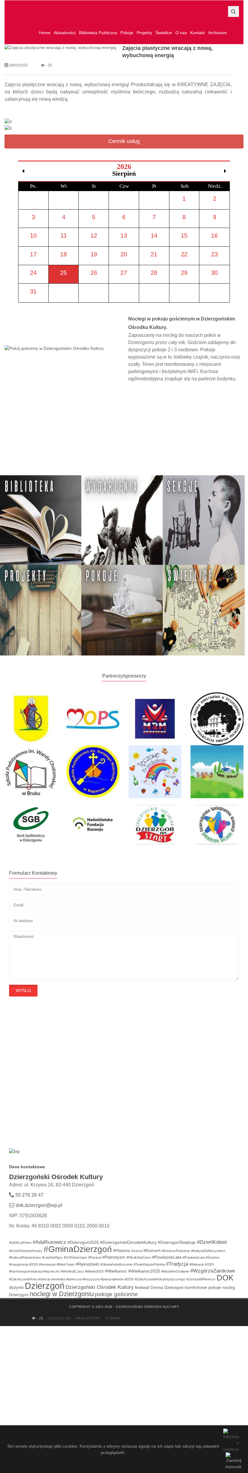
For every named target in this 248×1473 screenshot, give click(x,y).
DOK (225, 1277)
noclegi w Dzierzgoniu (62, 1294)
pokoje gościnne (116, 1294)
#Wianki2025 (94, 1271)
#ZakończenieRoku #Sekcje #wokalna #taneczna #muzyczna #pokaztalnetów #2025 (71, 1279)
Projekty (144, 32)
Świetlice (163, 32)
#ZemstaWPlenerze (200, 1279)
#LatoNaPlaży (52, 1257)
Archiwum (217, 32)
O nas (181, 32)
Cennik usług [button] (124, 141)
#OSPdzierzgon (75, 1257)
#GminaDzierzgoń (78, 1249)
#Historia (121, 1250)
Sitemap (112, 1318)
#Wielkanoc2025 (144, 1271)
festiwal (142, 1287)
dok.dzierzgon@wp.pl (39, 1205)
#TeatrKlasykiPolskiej (149, 1264)
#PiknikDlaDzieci (138, 1257)
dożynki (16, 1287)
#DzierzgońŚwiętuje (177, 1242)
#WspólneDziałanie (175, 1271)
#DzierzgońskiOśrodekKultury (128, 1242)
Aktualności (65, 32)
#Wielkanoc (116, 1271)
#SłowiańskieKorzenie (116, 1264)
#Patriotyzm (114, 1257)
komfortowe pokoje (203, 1287)
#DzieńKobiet (212, 1242)
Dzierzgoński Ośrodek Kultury (100, 1287)
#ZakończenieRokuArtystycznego (160, 1279)
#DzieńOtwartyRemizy (25, 1251)
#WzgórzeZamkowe (212, 1271)
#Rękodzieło (87, 1264)
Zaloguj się (59, 1318)
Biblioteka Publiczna (98, 32)
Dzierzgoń (44, 1286)
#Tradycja (177, 1264)
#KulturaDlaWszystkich (208, 1251)
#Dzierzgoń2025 (83, 1242)
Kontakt (197, 32)
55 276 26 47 (29, 1195)
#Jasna (136, 1251)
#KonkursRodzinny (176, 1251)
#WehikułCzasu (72, 1271)
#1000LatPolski (20, 1242)
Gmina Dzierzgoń (167, 1287)
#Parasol (94, 1257)
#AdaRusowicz (49, 1242)
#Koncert (152, 1250)
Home (45, 32)
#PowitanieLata (166, 1257)
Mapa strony (88, 1318)
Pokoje (126, 32)
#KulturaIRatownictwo (25, 1257)
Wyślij (23, 990)
